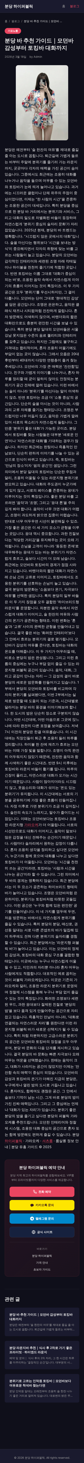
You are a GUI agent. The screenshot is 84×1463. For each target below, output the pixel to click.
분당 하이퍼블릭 (19, 6)
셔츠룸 (47, 1141)
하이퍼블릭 (13, 1141)
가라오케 (31, 825)
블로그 (74, 6)
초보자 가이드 (42, 1269)
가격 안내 (42, 1262)
